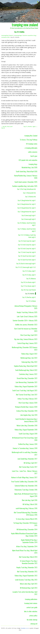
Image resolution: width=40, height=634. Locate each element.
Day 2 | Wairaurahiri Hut (29, 193)
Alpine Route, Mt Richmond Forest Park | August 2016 (25, 494)
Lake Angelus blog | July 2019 (28, 415)
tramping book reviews (30, 603)
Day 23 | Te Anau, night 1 (29, 271)
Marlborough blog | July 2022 (28, 358)
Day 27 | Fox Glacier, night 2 (28, 286)
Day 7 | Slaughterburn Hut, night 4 (27, 211)
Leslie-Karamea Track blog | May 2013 (26, 579)
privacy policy (33, 615)
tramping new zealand (25, 24)
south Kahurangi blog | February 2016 (26, 508)
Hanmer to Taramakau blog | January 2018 (25, 448)
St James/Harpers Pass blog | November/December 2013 (28, 562)
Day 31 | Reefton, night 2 (29, 297)
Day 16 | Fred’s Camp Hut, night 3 (27, 248)
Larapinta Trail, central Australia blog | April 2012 (25, 593)
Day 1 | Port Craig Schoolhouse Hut (26, 189)
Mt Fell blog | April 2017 (30, 463)
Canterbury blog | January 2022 (28, 374)
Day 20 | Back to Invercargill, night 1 (26, 263)
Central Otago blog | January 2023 (27, 343)
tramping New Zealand (7, 35)
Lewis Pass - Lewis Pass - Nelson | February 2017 (24, 472)
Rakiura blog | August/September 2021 (26, 386)
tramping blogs (17, 35)
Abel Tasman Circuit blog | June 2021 (26, 394)
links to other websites (30, 611)
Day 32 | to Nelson (31, 301)
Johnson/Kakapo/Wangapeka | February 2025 (25, 307)
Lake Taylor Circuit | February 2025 (27, 316)
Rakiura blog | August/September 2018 (26, 429)
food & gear (33, 156)
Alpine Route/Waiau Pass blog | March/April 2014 (24, 551)
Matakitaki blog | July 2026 (29, 167)
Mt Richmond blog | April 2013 (28, 587)
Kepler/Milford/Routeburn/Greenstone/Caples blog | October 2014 (24, 534)
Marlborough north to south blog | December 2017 (24, 453)
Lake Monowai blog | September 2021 (26, 382)
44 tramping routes (31, 143)
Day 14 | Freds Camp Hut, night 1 (27, 241)
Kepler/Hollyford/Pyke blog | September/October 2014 (29, 541)
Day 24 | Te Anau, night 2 (29, 275)
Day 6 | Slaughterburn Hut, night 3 (26, 208)
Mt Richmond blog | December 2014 (27, 529)
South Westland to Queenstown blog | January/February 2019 (26, 420)
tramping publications (31, 599)
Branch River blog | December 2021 (27, 378)
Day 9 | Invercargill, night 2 (28, 219)
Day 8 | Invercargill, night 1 (29, 215)
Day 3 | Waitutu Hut (30, 196)
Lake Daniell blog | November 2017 (27, 458)
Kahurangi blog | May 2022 (29, 362)
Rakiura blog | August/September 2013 (26, 575)
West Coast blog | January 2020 (28, 402)
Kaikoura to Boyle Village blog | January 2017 (24, 477)
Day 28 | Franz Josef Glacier (28, 290)
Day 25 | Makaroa (31, 278)
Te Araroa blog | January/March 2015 (26, 519)
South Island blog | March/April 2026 (26, 171)
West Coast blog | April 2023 (28, 335)
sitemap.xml (33, 623)
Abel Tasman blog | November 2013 (27, 571)
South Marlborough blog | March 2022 (26, 370)
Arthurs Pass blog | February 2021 (27, 398)
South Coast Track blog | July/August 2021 (24, 390)
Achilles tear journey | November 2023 (26, 324)
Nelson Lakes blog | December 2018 (27, 425)
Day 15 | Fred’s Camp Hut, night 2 (27, 245)
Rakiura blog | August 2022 (29, 353)
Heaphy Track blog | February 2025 (27, 312)
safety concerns (32, 152)
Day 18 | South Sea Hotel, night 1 (27, 256)
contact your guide (32, 607)
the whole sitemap (32, 619)
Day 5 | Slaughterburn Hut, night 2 (26, 204)
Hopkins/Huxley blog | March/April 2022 (25, 366)
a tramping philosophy (31, 148)
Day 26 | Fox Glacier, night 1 (28, 282)
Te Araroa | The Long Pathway (28, 139)
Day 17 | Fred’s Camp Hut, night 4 (27, 252)
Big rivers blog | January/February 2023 (25, 339)
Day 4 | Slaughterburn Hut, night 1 (27, 200)
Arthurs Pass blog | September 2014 (26, 546)
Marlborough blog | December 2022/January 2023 (24, 348)
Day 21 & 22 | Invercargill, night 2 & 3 (26, 267)
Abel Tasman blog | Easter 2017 (28, 467)
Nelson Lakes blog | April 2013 (28, 583)
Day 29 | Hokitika (29, 293)
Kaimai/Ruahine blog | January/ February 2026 (25, 176)
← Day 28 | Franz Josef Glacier (6, 127)
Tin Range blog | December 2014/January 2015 (25, 524)
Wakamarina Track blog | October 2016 (26, 489)
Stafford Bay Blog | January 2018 (27, 444)
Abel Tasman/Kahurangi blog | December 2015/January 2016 (25, 513)
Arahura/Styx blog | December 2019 (26, 411)
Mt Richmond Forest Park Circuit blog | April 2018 (24, 438)
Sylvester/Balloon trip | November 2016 (26, 485)
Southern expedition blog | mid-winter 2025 (24, 186)
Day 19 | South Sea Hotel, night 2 (27, 260)
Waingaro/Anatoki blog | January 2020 (26, 406)
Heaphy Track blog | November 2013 (26, 567)
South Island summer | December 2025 (26, 182)
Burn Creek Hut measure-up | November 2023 (25, 329)
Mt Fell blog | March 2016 (30, 504)
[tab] (37, 2)
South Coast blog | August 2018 (28, 433)
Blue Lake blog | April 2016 (29, 500)
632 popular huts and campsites (28, 160)
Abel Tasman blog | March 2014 (28, 557)
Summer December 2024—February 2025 (25, 320)
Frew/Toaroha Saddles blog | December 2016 (24, 481)
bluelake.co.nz (25, 628)
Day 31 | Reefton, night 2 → (30, 126)
